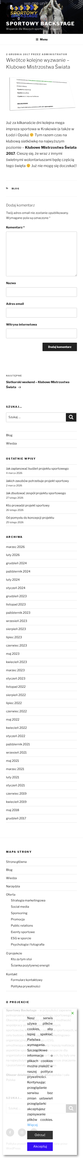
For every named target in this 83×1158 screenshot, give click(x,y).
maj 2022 (12, 719)
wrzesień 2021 (16, 752)
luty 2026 (13, 555)
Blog (16, 188)
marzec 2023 (15, 670)
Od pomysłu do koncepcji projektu (30, 518)
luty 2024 (13, 580)
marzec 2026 (15, 547)
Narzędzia (13, 886)
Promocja (18, 919)
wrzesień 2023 (16, 621)
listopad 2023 (16, 604)
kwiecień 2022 (16, 728)
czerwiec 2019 (16, 793)
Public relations (22, 925)
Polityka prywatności (25, 986)
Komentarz (15, 227)
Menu (44, 39)
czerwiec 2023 (16, 645)
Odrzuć (40, 1135)
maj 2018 (12, 810)
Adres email (15, 304)
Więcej (32, 1125)
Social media (20, 906)
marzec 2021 (15, 769)
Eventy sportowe (23, 932)
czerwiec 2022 (16, 711)
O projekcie (14, 953)
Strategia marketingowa (28, 900)
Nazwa (11, 283)
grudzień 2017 (16, 818)
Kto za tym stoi (21, 959)
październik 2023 (18, 613)
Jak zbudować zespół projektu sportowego (36, 493)
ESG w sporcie (21, 938)
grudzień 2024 (16, 563)
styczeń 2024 (15, 588)
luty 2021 (12, 777)
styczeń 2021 (15, 785)
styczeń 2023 (15, 678)
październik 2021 (18, 744)
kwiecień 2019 (16, 802)
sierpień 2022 (16, 695)
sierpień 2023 (16, 629)
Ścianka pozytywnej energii (30, 965)
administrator (54, 54)
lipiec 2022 (14, 703)
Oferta (10, 894)
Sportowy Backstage (40, 24)
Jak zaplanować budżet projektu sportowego (37, 468)
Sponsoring (19, 913)
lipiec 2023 (14, 637)
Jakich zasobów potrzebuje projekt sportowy (37, 481)
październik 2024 (18, 571)
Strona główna (16, 862)
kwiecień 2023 (16, 662)
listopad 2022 (16, 687)
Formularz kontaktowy (27, 980)
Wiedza (11, 443)
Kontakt (11, 974)
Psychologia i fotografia (27, 944)
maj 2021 (12, 761)
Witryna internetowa (21, 324)
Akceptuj (40, 1146)
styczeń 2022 (15, 736)
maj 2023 (13, 654)
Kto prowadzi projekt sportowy (28, 505)
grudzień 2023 (16, 596)
